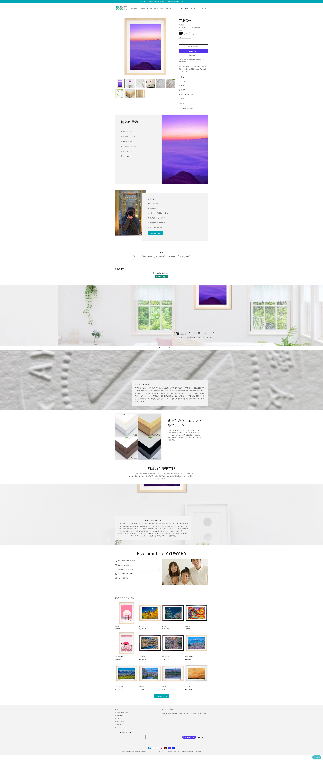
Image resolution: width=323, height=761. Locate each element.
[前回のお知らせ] (116, 1)
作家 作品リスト (155, 233)
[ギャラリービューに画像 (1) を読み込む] (120, 83)
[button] (199, 8)
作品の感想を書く (161, 277)
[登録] (143, 737)
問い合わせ (118, 724)
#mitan (136, 257)
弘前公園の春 (142, 656)
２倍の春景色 (165, 687)
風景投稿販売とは (120, 715)
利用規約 (170, 751)
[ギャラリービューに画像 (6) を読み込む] (170, 83)
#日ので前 (171, 257)
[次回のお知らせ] (207, 1)
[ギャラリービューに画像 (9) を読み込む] (140, 93)
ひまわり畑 (141, 626)
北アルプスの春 (119, 687)
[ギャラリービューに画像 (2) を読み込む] (130, 83)
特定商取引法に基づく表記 (188, 751)
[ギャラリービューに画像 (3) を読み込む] (140, 83)
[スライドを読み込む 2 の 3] (159, 348)
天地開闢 (187, 626)
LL (191, 33)
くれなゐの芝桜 (119, 656)
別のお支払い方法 (193, 55)
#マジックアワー (148, 257)
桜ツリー (164, 626)
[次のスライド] (166, 348)
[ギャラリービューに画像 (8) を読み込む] (130, 93)
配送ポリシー (177, 751)
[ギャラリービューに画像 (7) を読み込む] (120, 93)
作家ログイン (119, 727)
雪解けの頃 (141, 687)
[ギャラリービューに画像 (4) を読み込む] (150, 83)
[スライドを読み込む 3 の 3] (162, 348)
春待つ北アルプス (189, 656)
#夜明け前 (161, 257)
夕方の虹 (187, 687)
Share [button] (182, 104)
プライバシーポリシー (161, 751)
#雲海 (187, 257)
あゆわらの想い (167, 709)
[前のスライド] (153, 348)
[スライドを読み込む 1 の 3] (157, 348)
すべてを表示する (161, 696)
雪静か (117, 626)
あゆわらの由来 (119, 721)
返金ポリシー (151, 751)
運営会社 (117, 718)
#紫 (180, 257)
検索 (116, 709)
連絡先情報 (198, 751)
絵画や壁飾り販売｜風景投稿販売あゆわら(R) (136, 751)
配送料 (183, 27)
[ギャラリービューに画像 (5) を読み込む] (160, 83)
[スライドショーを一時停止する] (170, 348)
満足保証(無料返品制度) (121, 712)
